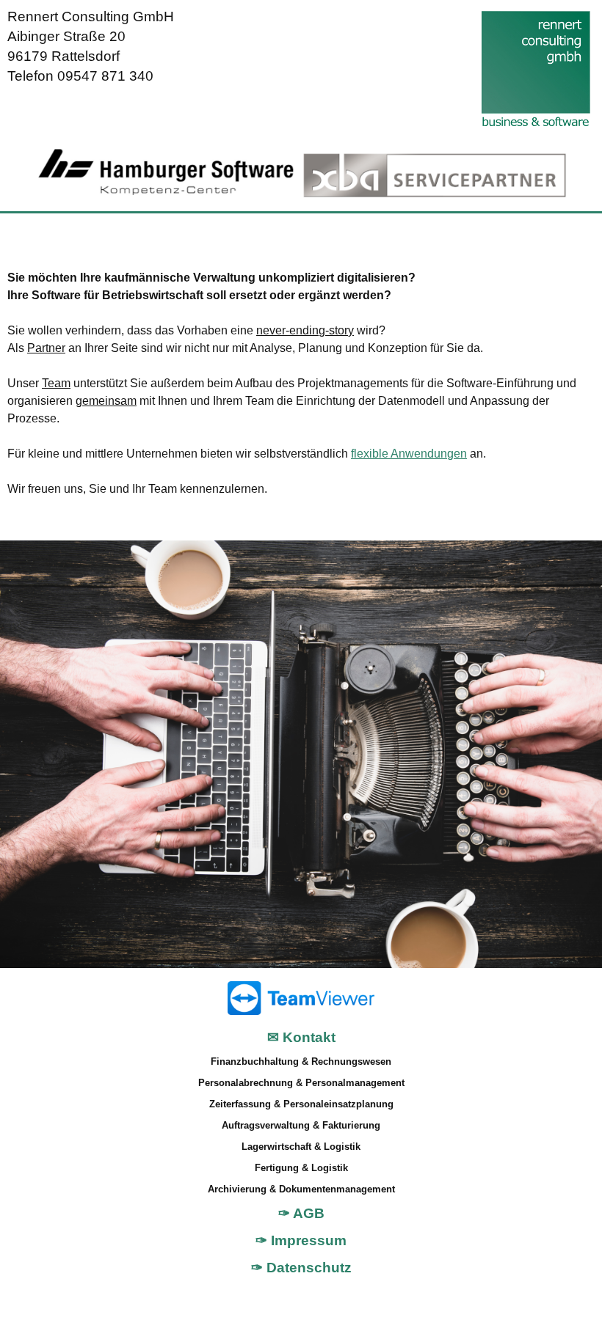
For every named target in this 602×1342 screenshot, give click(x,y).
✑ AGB (301, 1213)
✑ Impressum (301, 1240)
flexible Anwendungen (409, 453)
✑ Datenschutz (301, 1267)
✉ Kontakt (301, 1037)
